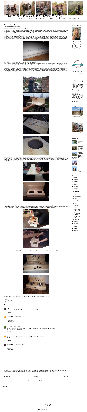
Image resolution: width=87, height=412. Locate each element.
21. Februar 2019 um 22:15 (15, 326)
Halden (81, 87)
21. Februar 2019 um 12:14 (14, 308)
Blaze (16, 20)
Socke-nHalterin (10, 316)
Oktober (76, 194)
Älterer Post (65, 376)
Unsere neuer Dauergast (77, 210)
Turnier (73, 97)
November (77, 193)
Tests (79, 96)
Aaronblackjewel (10, 344)
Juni (76, 200)
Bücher (25, 20)
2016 (75, 225)
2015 (75, 226)
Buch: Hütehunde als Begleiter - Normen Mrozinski (80, 169)
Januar (76, 219)
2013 (75, 230)
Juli (75, 198)
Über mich (6, 20)
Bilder (81, 81)
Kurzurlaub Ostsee (80, 161)
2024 (75, 181)
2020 (75, 188)
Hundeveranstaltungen (76, 90)
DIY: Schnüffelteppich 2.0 (80, 141)
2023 (75, 182)
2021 (75, 186)
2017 (75, 223)
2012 (75, 232)
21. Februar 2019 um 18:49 (19, 316)
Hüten (73, 92)
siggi (8, 308)
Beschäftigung (75, 81)
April (76, 203)
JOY (11, 20)
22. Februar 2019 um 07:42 (18, 335)
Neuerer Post (7, 376)
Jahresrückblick (75, 93)
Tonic (20, 20)
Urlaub (77, 97)
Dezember (77, 191)
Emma (8, 326)
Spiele (76, 96)
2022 (75, 184)
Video (82, 97)
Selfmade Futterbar (76, 207)
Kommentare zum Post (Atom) (38, 380)
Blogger (47, 409)
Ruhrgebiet (81, 95)
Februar (76, 205)
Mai (75, 201)
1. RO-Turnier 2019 (77, 217)
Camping (74, 84)
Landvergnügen (75, 94)
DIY (19, 26)
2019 (75, 189)
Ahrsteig (74, 80)
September (77, 196)
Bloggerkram (74, 83)
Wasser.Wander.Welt (76, 101)
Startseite (36, 376)
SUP (73, 96)
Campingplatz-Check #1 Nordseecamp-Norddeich (80, 148)
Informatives (80, 92)
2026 (75, 177)
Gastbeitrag (81, 85)
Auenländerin (9, 335)
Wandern (74, 98)
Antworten (9, 312)
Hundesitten (74, 88)
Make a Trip (80, 94)
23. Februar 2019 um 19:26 (19, 344)
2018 (75, 221)
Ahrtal (82, 80)
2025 (75, 179)
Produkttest (74, 95)
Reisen (30, 20)
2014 (75, 228)
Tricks (82, 96)
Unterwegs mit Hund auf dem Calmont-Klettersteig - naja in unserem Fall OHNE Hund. (77, 155)
